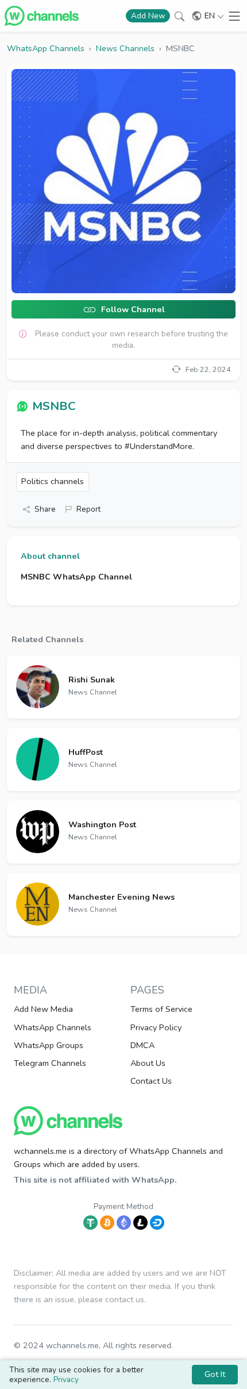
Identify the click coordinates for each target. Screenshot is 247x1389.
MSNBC (54, 406)
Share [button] (45, 509)
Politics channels (52, 481)
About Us (147, 1063)
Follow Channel (132, 310)
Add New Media (43, 1009)
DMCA (142, 1045)
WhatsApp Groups (48, 1045)
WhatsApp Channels (52, 1027)
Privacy (66, 1379)
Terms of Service (161, 1009)
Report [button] (88, 509)
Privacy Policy (156, 1027)
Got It (214, 1374)
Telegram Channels (50, 1063)
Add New (148, 15)
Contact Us (151, 1081)
